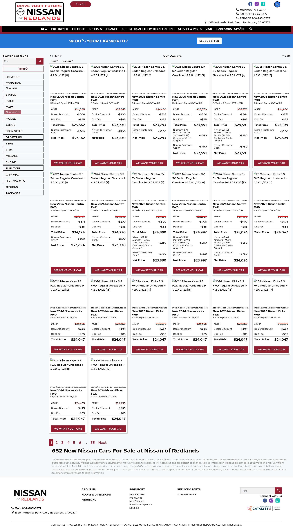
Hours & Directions (96, 494)
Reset (21, 68)
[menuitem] (23, 88)
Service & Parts (189, 489)
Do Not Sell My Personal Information (148, 524)
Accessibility (77, 524)
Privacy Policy (97, 524)
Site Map (115, 524)
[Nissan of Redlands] (39, 12)
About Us (89, 489)
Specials (134, 507)
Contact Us (58, 524)
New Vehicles (137, 494)
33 (92, 442)
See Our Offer (209, 41)
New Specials (136, 501)
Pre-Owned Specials (140, 504)
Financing (89, 499)
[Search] (39, 61)
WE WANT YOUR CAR (68, 163)
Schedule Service (186, 494)
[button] (277, 4)
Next (102, 442)
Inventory (137, 489)
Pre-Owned (135, 497)
